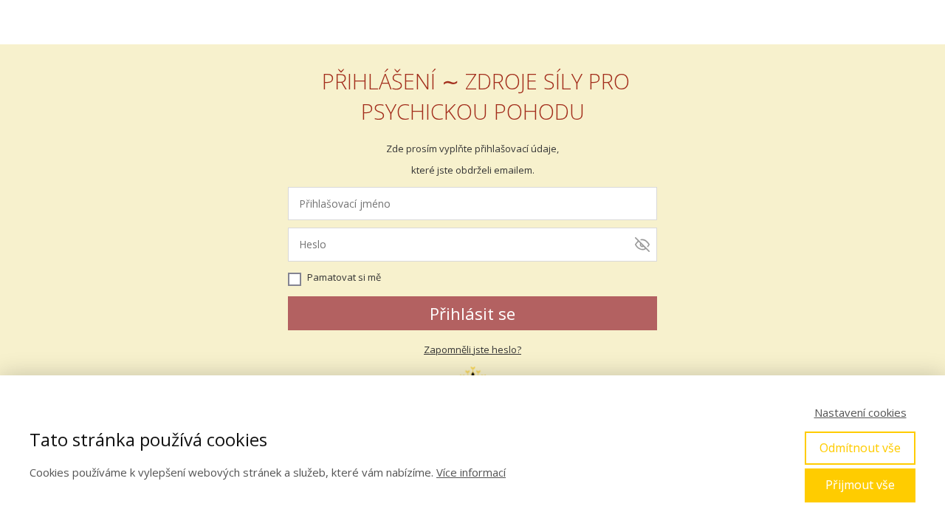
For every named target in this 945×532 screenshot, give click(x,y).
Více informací (471, 472)
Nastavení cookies (860, 412)
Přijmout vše (860, 485)
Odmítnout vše (860, 448)
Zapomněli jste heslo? (472, 349)
